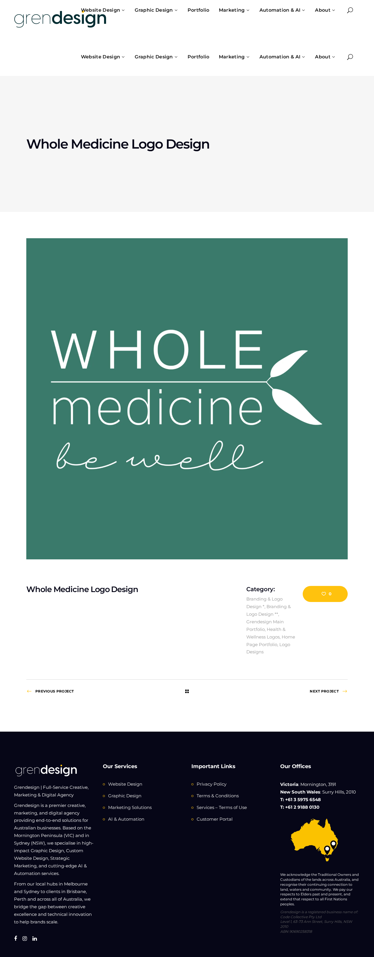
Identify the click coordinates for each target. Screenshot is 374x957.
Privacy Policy (211, 784)
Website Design (125, 784)
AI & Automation (126, 819)
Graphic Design (124, 795)
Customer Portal (215, 819)
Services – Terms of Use (222, 807)
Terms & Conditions (218, 795)
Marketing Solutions (130, 807)
